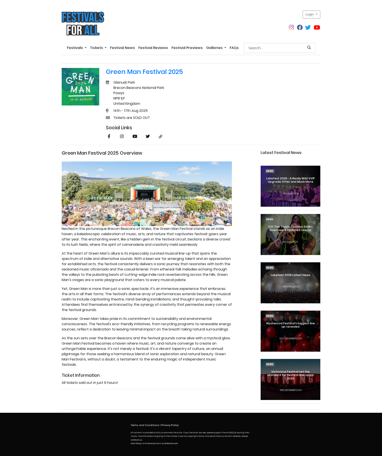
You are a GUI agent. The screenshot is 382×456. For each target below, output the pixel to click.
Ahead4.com (171, 443)
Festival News (122, 47)
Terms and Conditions (145, 425)
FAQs (234, 47)
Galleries (214, 47)
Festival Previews (187, 47)
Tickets (97, 47)
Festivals (75, 47)
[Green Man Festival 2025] (80, 86)
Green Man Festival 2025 (144, 71)
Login (310, 14)
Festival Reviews (153, 47)
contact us (136, 440)
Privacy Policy (170, 425)
